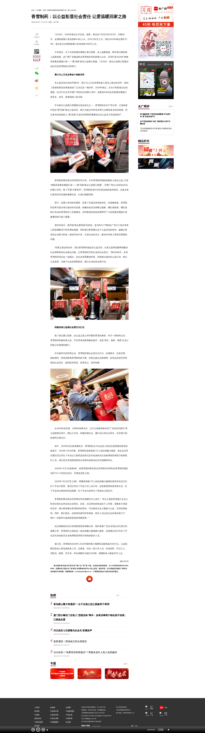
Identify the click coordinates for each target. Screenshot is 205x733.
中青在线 (69, 715)
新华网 (36, 711)
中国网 (36, 715)
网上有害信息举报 (121, 707)
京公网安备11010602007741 (103, 716)
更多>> (126, 664)
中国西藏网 (54, 722)
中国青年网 (54, 711)
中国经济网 (54, 715)
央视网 (52, 707)
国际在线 (37, 718)
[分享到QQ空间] (36, 88)
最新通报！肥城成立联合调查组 (70, 641)
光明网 (68, 707)
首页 (32, 10)
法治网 (68, 722)
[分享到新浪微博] (36, 80)
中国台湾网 (54, 718)
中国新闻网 (70, 711)
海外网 (36, 726)
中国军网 (69, 718)
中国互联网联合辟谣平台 (123, 710)
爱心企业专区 (72, 10)
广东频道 (38, 10)
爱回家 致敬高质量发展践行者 (56, 10)
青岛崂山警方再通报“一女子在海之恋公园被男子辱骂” (82, 604)
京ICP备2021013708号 (88, 716)
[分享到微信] (36, 73)
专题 (44, 10)
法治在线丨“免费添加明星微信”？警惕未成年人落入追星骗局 (85, 652)
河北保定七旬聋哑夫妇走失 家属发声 (73, 630)
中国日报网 (38, 722)
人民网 (36, 707)
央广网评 (143, 106)
